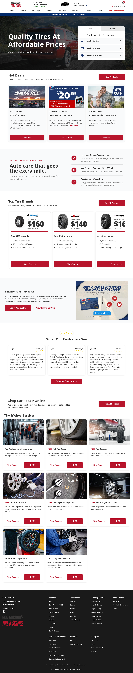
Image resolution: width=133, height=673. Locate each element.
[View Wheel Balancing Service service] (23, 542)
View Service (13, 465)
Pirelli (72, 612)
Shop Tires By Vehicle (56, 605)
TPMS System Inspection (61, 502)
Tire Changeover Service (58, 558)
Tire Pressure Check (16, 502)
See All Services (112, 404)
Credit (100, 11)
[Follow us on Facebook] (4, 611)
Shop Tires (27, 138)
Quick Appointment (116, 11)
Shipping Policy (71, 665)
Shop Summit (73, 264)
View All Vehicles (96, 623)
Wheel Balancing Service (16, 558)
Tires (12, 11)
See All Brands (111, 203)
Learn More (106, 138)
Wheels (23, 11)
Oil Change (36, 11)
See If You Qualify (18, 308)
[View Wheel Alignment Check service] (109, 486)
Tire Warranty (83, 665)
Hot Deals (62, 11)
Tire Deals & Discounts (120, 605)
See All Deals (112, 77)
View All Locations (76, 644)
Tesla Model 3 (96, 620)
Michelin (73, 616)
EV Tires (51, 627)
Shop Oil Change (66, 138)
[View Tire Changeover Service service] (66, 542)
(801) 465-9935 (119, 6)
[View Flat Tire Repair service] (66, 432)
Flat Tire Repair (56, 449)
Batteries (52, 620)
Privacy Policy (50, 665)
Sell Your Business (55, 648)
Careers (88, 11)
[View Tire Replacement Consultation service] (23, 432)
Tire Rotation (99, 449)
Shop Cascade (30, 264)
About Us (94, 640)
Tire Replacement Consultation (19, 449)
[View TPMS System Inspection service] (66, 486)
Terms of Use (61, 665)
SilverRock (52, 651)
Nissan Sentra (96, 616)
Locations (75, 11)
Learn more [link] (73, 125)
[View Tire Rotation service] (109, 432)
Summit (72, 605)
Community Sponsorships (57, 659)
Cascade (73, 601)
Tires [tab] (89, 28)
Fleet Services (53, 644)
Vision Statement (97, 648)
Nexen (72, 609)
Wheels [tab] (113, 28)
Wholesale (52, 640)
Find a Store (74, 640)
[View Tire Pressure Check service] (23, 486)
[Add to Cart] (32, 465)
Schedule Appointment (66, 381)
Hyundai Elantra (96, 605)
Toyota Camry (96, 609)
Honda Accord (96, 601)
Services (49, 11)
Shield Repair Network (56, 655)
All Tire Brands (75, 620)
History (93, 644)
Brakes (51, 616)
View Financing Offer (45, 308)
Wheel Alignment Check (104, 502)
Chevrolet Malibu (97, 612)
